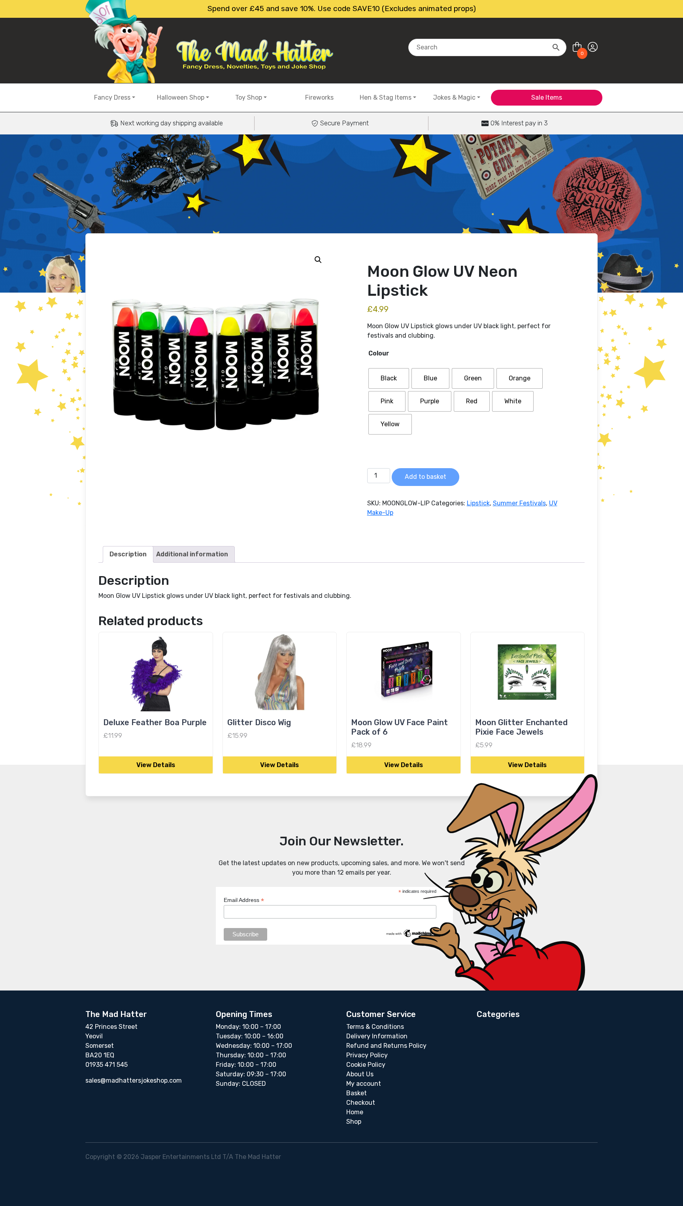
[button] (318, 260)
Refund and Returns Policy (386, 1045)
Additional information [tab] (192, 554)
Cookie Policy (365, 1064)
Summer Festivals (519, 503)
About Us (360, 1074)
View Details (155, 765)
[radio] (389, 378)
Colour (378, 353)
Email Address (244, 900)
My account (363, 1083)
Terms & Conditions (375, 1026)
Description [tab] (128, 554)
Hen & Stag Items (385, 97)
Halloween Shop (180, 97)
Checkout (360, 1102)
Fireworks (319, 97)
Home (354, 1112)
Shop (353, 1121)
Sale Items (546, 97)
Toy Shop (248, 97)
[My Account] (593, 47)
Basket (356, 1093)
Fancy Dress (112, 97)
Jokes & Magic (454, 97)
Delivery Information (377, 1036)
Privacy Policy (367, 1055)
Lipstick (478, 503)
